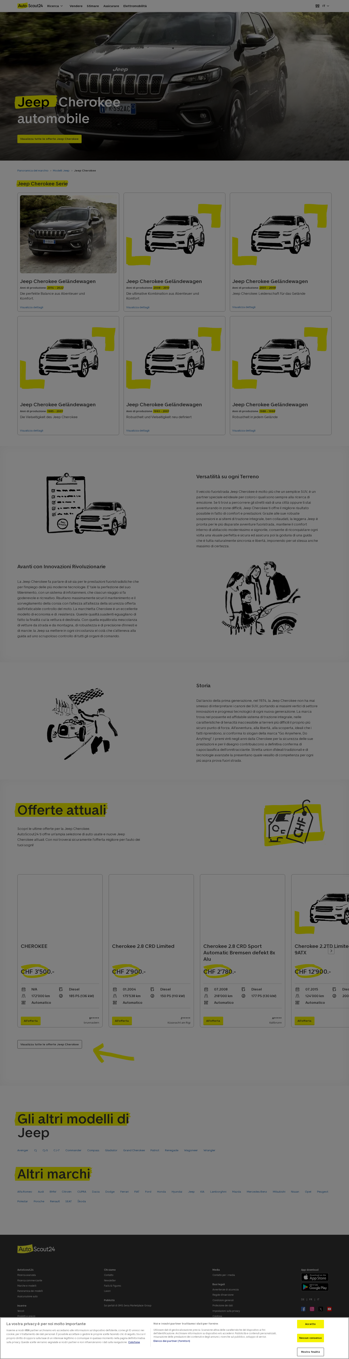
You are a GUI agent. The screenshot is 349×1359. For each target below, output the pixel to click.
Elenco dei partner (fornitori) (171, 1340)
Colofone (134, 1342)
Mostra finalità (310, 1351)
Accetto (310, 1324)
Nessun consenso (310, 1337)
